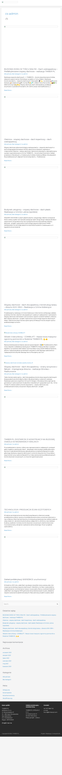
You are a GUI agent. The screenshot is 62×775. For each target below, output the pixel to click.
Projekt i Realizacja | (46, 733)
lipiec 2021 (6, 658)
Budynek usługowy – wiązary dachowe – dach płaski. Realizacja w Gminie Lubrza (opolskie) (27, 211)
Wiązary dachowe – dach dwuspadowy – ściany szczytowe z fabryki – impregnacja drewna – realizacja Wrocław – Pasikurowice (30, 369)
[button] (58, 3)
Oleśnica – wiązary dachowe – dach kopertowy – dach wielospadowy (24, 620)
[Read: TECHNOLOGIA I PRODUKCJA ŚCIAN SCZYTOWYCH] (31, 486)
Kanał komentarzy (9, 695)
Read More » (8, 90)
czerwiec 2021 (7, 661)
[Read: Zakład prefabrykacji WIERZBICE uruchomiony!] (31, 556)
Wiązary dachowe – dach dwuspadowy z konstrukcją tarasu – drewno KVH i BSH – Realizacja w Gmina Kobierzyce (30, 306)
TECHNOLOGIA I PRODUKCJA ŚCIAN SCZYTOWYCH (27, 510)
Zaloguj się (6, 690)
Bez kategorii (16, 74)
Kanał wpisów (7, 692)
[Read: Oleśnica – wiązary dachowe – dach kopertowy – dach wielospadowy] (31, 116)
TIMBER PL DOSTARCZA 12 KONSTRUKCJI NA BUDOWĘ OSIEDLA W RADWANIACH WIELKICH (29, 440)
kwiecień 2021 (7, 666)
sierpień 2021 (7, 655)
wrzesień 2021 (7, 652)
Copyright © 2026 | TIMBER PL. (10, 733)
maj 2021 (5, 663)
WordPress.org (7, 698)
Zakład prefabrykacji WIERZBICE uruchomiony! (25, 579)
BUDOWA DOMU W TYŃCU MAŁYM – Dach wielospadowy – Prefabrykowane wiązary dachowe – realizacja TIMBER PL (31, 70)
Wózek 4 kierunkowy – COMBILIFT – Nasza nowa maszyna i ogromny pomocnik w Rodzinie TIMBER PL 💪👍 (30, 338)
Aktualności (8, 74)
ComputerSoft (56, 733)
